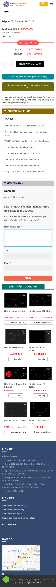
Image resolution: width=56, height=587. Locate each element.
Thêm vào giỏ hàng (30, 64)
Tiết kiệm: (6, 36)
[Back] (6, 11)
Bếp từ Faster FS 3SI (14, 347)
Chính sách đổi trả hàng (13, 509)
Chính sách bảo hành (12, 514)
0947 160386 (34, 49)
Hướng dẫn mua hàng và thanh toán (18, 518)
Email (7, 263)
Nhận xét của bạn (13, 226)
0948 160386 (13, 480)
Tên (6, 250)
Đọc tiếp (17, 359)
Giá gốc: (6, 32)
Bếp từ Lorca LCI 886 (14, 420)
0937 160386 (34, 53)
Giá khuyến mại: (10, 29)
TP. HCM (18, 54)
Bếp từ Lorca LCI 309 (14, 311)
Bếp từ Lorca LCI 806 (39, 311)
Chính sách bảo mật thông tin (15, 505)
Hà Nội (18, 49)
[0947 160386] (6, 579)
